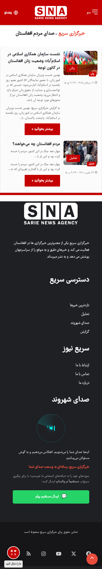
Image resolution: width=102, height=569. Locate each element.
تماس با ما (82, 374)
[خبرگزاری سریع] (51, 12)
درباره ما (84, 383)
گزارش (84, 332)
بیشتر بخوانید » (42, 129)
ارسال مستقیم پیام (51, 497)
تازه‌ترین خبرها (79, 305)
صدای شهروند (80, 323)
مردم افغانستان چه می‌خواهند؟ (36, 144)
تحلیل (91, 163)
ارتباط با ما (82, 365)
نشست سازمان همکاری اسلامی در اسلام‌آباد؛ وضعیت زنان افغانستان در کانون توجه (34, 61)
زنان (92, 74)
